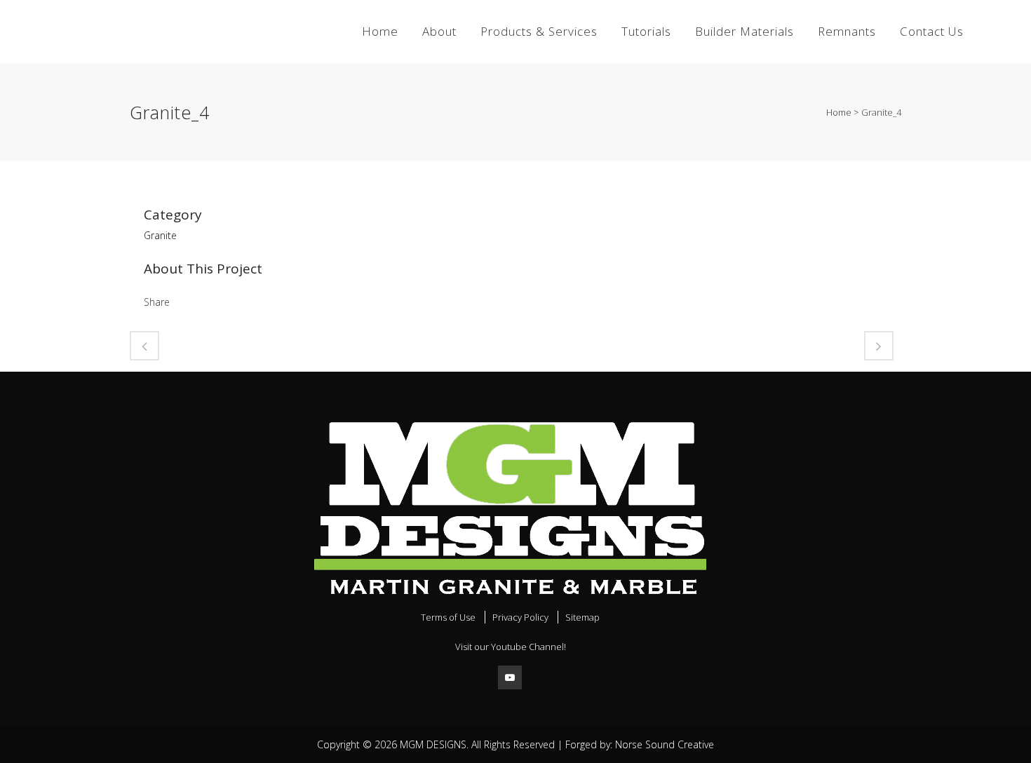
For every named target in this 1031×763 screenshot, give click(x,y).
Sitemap (582, 617)
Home (838, 112)
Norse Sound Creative (664, 744)
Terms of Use (448, 617)
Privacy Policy (520, 617)
